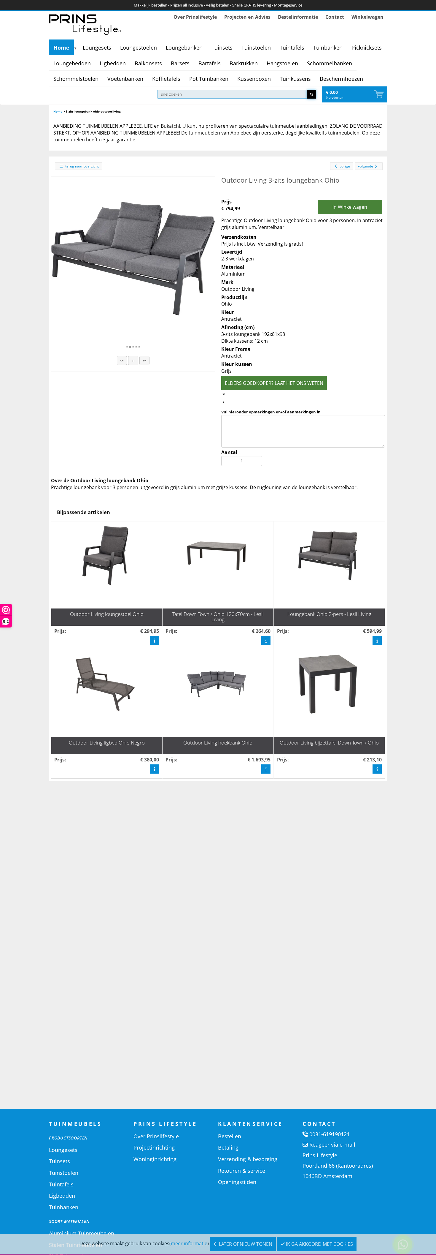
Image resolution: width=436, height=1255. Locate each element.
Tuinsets (222, 47)
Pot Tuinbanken (208, 78)
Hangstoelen (282, 63)
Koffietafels (166, 78)
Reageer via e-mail (332, 1144)
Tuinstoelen (256, 47)
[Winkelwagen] (379, 94)
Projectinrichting (154, 1147)
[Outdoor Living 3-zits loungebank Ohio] (133, 259)
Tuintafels (292, 47)
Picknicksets (366, 47)
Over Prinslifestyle (195, 17)
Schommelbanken (329, 63)
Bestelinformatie (298, 17)
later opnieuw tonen (245, 1244)
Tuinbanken (328, 47)
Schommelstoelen (75, 78)
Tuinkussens (295, 78)
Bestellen (229, 1136)
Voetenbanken (125, 78)
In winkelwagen (349, 207)
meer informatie (189, 1243)
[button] (122, 360)
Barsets (180, 63)
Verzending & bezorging (247, 1159)
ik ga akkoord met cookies (319, 1244)
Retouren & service (241, 1170)
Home (61, 47)
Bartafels (209, 63)
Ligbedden (113, 63)
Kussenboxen (254, 78)
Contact (334, 17)
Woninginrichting (154, 1159)
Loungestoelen (138, 47)
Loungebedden (72, 63)
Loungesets (97, 47)
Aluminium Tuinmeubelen (81, 1233)
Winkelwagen (367, 17)
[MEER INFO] (154, 640)
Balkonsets (148, 63)
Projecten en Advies (247, 17)
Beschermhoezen (341, 78)
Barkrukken (244, 63)
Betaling (228, 1147)
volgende (365, 166)
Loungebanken (184, 47)
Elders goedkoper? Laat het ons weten (274, 383)
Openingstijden (237, 1182)
